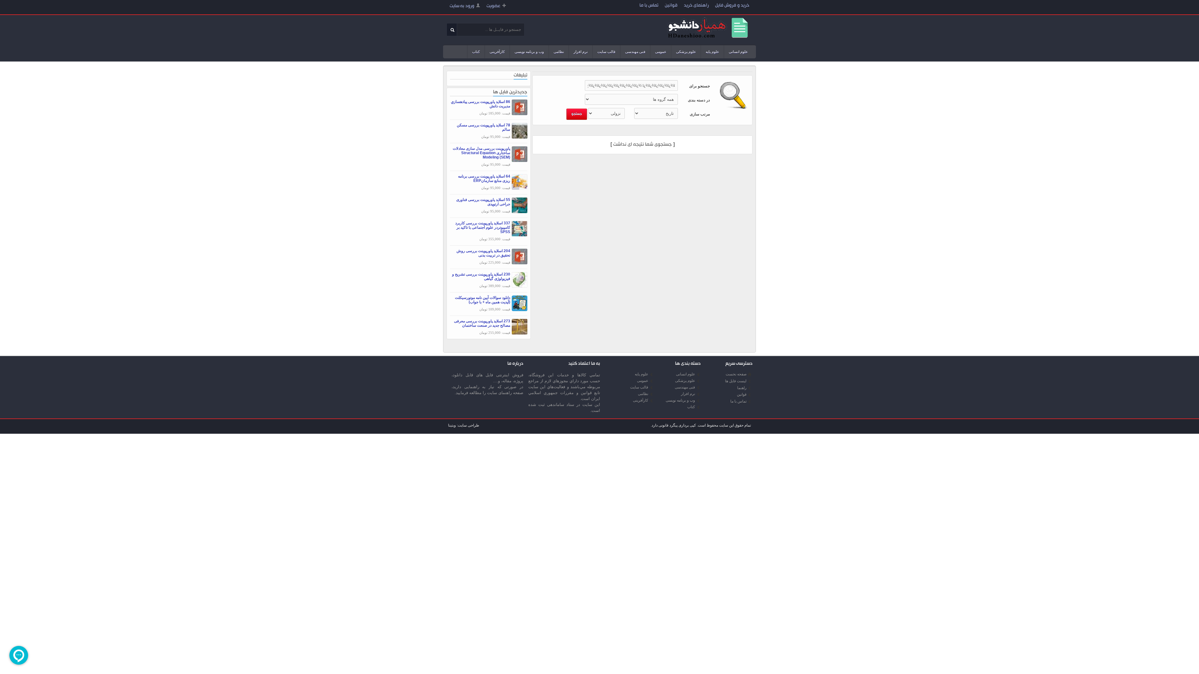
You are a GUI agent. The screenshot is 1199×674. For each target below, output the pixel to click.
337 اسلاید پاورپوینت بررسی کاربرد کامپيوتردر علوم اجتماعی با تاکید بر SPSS (482, 227)
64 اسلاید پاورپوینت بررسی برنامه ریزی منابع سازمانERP (484, 178)
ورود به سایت (462, 6)
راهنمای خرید (696, 5)
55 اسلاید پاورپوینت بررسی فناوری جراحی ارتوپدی (483, 202)
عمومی (660, 52)
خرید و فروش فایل (732, 5)
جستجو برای (699, 86)
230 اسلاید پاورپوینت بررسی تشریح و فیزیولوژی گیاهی (481, 276)
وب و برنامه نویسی (529, 52)
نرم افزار (581, 52)
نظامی (559, 52)
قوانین (671, 5)
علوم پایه (712, 52)
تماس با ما (649, 5)
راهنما (742, 388)
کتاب (476, 52)
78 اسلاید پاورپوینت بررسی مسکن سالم (483, 127)
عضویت (493, 6)
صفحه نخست (736, 374)
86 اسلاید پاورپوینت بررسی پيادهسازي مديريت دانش (480, 104)
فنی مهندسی (635, 52)
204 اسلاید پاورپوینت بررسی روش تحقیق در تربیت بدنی (483, 253)
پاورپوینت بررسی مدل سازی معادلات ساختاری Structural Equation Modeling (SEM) (481, 152)
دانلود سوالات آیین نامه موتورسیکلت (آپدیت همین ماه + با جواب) (482, 299)
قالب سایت (606, 52)
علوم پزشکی (686, 52)
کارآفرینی (497, 52)
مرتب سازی (700, 114)
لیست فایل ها (736, 381)
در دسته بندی (699, 100)
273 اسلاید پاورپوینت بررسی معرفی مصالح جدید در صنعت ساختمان (482, 323)
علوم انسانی (738, 52)
